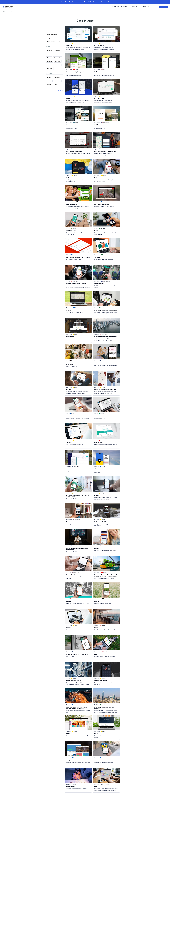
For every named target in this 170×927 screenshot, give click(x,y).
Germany (49, 80)
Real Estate (49, 68)
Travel (48, 54)
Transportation (57, 57)
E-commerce (57, 50)
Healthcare (55, 54)
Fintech (49, 57)
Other (55, 84)
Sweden (49, 84)
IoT (59, 41)
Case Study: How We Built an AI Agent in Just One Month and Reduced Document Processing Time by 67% (85, 1)
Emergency (57, 61)
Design (49, 38)
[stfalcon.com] (7, 7)
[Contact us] (163, 7)
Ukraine (49, 77)
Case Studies (115, 6)
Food (48, 64)
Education (49, 61)
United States (57, 77)
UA (153, 7)
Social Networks (56, 64)
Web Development (51, 30)
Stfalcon (5, 11)
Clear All (59, 90)
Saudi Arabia (57, 80)
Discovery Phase (51, 41)
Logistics (49, 50)
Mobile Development (52, 34)
